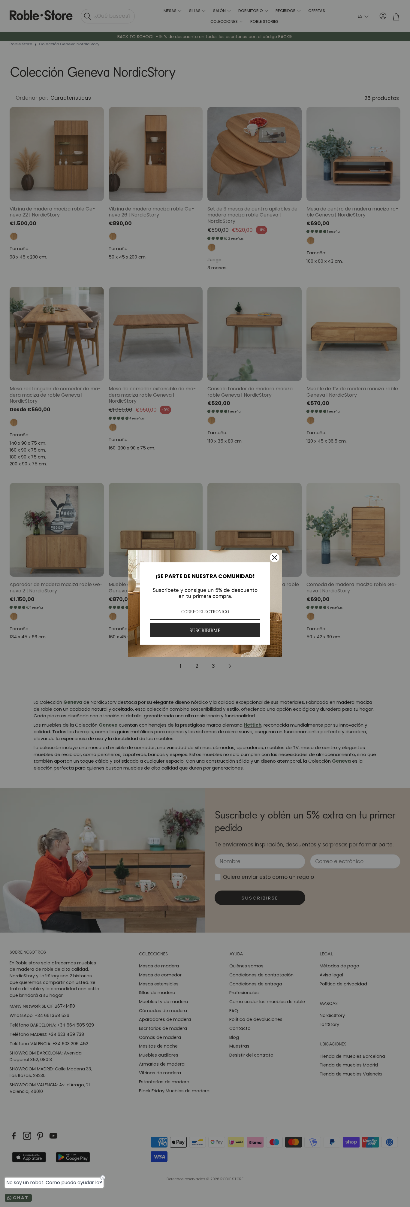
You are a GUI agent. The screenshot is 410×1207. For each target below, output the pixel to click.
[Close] (274, 557)
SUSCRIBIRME (205, 630)
